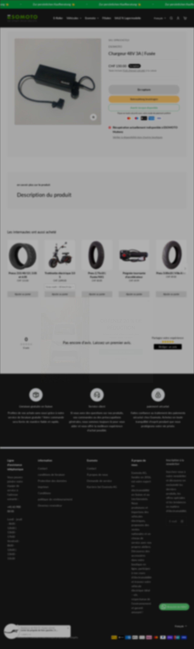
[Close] (148, 286)
